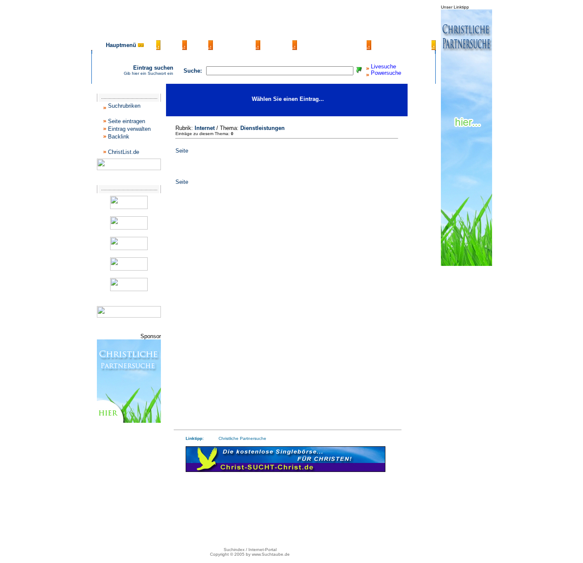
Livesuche (383, 66)
